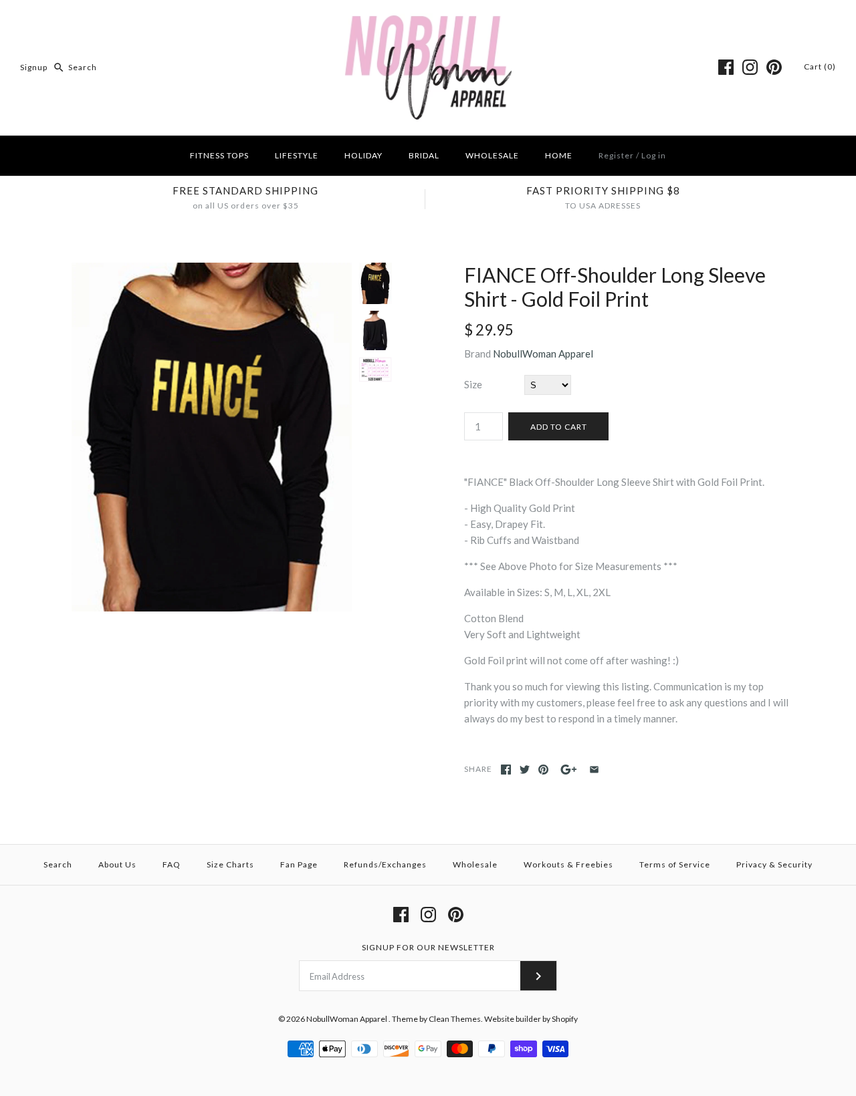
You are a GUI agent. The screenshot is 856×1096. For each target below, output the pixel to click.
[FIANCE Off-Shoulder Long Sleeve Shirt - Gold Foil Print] (209, 271)
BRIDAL (424, 155)
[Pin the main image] (543, 770)
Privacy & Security (774, 864)
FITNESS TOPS (219, 155)
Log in (653, 155)
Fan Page (299, 864)
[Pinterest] (774, 67)
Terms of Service (674, 864)
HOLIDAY (363, 155)
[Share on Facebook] (506, 770)
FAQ (172, 864)
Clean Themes (455, 1019)
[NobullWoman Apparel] (428, 21)
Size (473, 384)
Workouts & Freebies (568, 864)
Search (57, 864)
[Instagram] (750, 67)
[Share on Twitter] (525, 770)
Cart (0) (820, 66)
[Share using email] (594, 770)
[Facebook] (726, 67)
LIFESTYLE (296, 155)
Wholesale (475, 864)
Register (616, 155)
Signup (33, 67)
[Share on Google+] (568, 770)
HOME (558, 155)
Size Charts (230, 864)
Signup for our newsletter (428, 947)
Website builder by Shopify (531, 1019)
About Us (117, 864)
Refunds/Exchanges (385, 864)
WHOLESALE (492, 155)
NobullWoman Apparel (543, 354)
